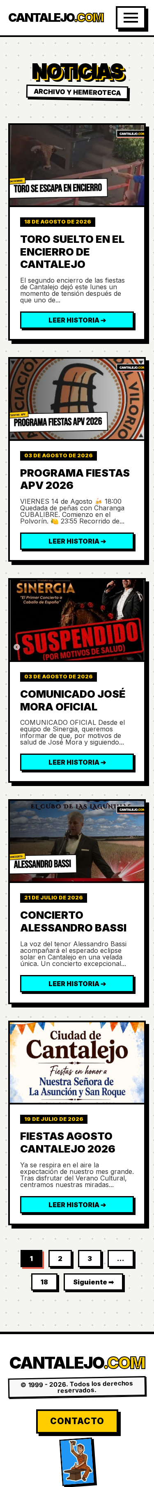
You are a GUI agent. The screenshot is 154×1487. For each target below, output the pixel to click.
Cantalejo (55, 18)
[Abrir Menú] (131, 17)
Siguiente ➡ (93, 1282)
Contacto (77, 1421)
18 (44, 1282)
